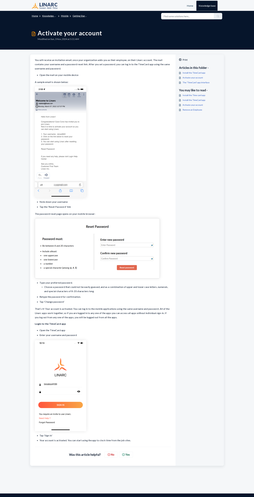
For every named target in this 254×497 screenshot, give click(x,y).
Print (185, 59)
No (112, 454)
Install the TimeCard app (194, 72)
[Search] (218, 16)
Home (190, 5)
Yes (127, 454)
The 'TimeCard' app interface (196, 82)
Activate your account (193, 77)
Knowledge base (207, 5)
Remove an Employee (192, 109)
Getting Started (80, 15)
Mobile (64, 15)
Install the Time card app (194, 95)
